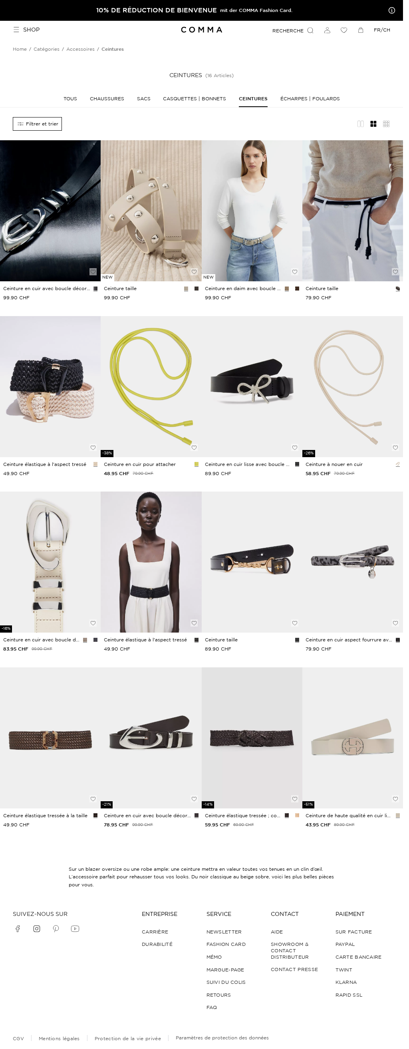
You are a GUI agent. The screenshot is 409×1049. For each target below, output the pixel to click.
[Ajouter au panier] (93, 258)
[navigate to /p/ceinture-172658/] (352, 737)
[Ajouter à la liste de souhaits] (93, 271)
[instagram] (37, 929)
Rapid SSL (349, 994)
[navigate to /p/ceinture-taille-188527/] (252, 386)
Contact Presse (294, 969)
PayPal (345, 944)
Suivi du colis (226, 982)
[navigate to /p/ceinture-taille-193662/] (50, 737)
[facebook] (17, 929)
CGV (18, 1038)
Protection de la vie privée (128, 1038)
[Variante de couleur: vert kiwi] (197, 464)
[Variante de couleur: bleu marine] (95, 640)
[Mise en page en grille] (373, 124)
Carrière (155, 931)
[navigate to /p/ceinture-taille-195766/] (50, 386)
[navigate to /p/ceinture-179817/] (352, 562)
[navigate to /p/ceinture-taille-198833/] (352, 210)
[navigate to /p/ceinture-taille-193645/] (151, 737)
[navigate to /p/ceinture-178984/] (252, 737)
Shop (31, 29)
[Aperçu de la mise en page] (386, 124)
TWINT (344, 969)
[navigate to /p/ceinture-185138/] (252, 562)
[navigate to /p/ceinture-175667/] (352, 386)
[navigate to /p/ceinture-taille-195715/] (151, 562)
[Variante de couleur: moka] (287, 815)
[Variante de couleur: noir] (95, 289)
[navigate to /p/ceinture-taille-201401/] (151, 210)
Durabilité (157, 944)
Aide (277, 931)
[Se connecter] (327, 30)
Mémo (214, 956)
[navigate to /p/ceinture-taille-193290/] (50, 562)
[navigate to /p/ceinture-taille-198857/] (252, 210)
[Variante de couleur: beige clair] (95, 464)
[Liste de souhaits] (343, 30)
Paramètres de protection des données (222, 1037)
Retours (218, 994)
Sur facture (354, 931)
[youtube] (75, 929)
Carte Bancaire (359, 956)
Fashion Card (226, 944)
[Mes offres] (390, 10)
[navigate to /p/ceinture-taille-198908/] (50, 210)
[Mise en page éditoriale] (361, 124)
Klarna (346, 982)
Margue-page (225, 969)
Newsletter (224, 931)
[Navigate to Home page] (201, 30)
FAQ (211, 1007)
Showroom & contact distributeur (290, 950)
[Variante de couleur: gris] (398, 640)
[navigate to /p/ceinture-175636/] (151, 386)
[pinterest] (56, 929)
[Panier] (360, 30)
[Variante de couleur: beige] (186, 289)
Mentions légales (59, 1038)
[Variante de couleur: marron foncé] (197, 289)
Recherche (288, 30)
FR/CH (382, 29)
